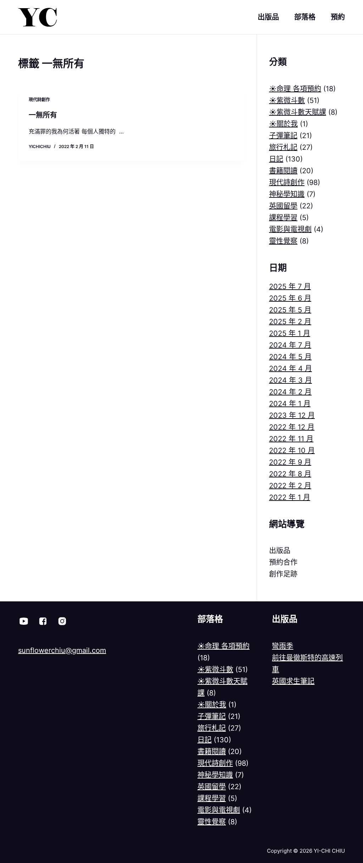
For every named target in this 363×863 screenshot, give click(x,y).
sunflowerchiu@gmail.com (62, 650)
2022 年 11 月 (291, 439)
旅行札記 (283, 147)
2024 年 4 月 (290, 368)
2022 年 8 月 (290, 474)
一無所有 (43, 115)
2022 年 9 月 (290, 462)
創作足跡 (283, 574)
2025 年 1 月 (289, 333)
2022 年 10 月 (292, 450)
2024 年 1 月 (290, 403)
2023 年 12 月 (292, 415)
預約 (338, 17)
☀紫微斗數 (287, 100)
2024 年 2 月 (290, 392)
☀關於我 (283, 124)
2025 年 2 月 (290, 321)
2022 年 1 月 (289, 497)
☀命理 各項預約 (295, 88)
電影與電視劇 (290, 229)
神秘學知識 (287, 194)
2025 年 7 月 (290, 286)
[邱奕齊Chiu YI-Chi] (43, 621)
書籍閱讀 (283, 170)
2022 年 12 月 (291, 427)
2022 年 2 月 (290, 485)
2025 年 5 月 (290, 310)
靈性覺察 (283, 241)
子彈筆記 (283, 135)
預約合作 (283, 562)
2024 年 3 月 (290, 380)
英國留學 (283, 206)
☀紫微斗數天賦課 (297, 112)
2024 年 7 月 (290, 345)
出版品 (268, 17)
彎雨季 (282, 646)
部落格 (304, 17)
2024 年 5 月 (290, 357)
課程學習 (283, 217)
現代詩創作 (39, 99)
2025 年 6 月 (290, 298)
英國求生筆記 (293, 681)
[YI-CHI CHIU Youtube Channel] (23, 621)
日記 (276, 159)
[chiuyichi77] (62, 621)
